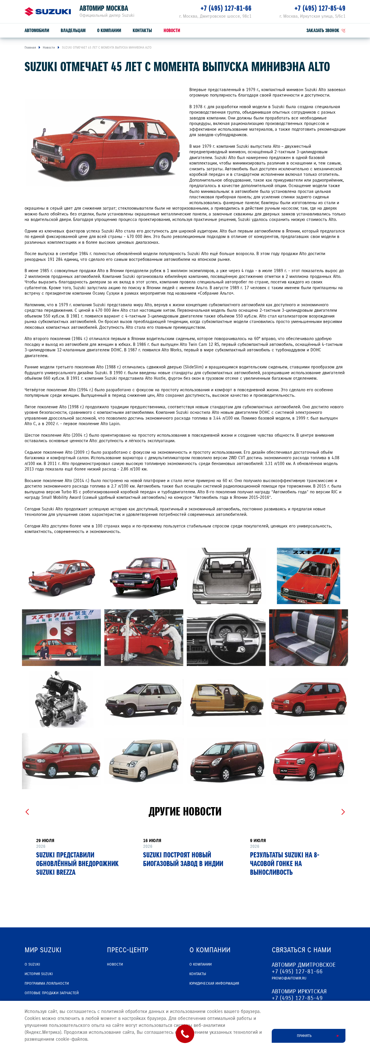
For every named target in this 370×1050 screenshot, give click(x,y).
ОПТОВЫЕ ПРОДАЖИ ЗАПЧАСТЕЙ (52, 993)
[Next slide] (343, 812)
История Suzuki (39, 974)
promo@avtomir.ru (289, 978)
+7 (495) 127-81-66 (226, 8)
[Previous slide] (27, 812)
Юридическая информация (214, 983)
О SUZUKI (32, 964)
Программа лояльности (47, 983)
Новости (172, 30)
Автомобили (37, 30)
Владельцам (73, 30)
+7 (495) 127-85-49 (320, 8)
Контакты (142, 30)
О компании (109, 30)
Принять (304, 1036)
